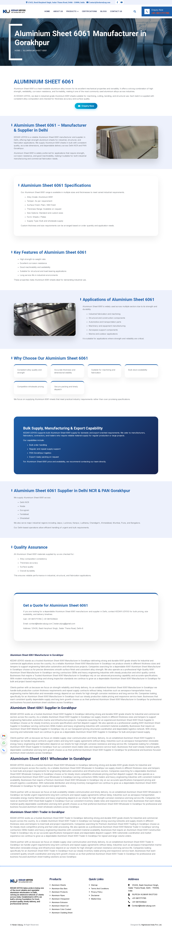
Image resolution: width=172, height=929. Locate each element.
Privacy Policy (96, 892)
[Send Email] (3, 736)
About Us (58, 11)
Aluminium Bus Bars (59, 888)
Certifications (89, 11)
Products (71, 11)
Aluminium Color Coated (61, 909)
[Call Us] (3, 750)
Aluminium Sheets (59, 885)
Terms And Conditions (100, 888)
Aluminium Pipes (58, 895)
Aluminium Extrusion (60, 902)
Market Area (96, 899)
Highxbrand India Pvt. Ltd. (151, 925)
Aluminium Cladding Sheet (62, 913)
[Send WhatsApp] (3, 743)
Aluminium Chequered (60, 899)
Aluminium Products (60, 892)
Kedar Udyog (17, 925)
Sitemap (94, 885)
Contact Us (116, 11)
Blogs (103, 11)
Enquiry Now (87, 106)
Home (47, 11)
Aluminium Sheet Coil (60, 906)
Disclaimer (95, 895)
